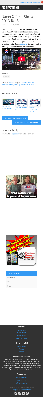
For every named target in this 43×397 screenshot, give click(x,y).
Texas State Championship (31, 2)
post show (24, 84)
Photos (8, 286)
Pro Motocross (21, 335)
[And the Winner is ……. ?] (21, 102)
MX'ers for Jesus (21, 383)
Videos (11, 82)
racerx (31, 84)
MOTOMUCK (21, 333)
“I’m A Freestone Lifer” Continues (26, 122)
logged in (15, 134)
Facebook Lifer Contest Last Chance (34, 109)
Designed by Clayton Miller (21, 390)
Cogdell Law (21, 380)
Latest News (10, 277)
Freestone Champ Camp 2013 (14, 118)
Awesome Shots (21, 377)
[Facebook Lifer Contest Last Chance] (34, 102)
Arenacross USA (21, 330)
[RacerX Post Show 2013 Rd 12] (8, 102)
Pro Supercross (21, 338)
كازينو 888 (23, 44)
